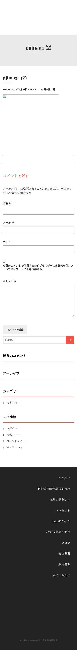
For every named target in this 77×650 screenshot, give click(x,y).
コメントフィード (17, 441)
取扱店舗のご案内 (58, 532)
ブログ (65, 542)
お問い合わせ (61, 575)
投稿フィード (14, 434)
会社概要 (64, 553)
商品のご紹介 (61, 521)
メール (8, 222)
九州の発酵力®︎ (60, 499)
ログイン (12, 428)
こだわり (64, 478)
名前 (7, 203)
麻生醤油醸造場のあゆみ (53, 488)
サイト (7, 241)
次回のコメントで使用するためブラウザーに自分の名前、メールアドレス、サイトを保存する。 (38, 267)
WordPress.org (14, 447)
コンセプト (63, 510)
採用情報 (64, 564)
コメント (10, 281)
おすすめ (12, 402)
